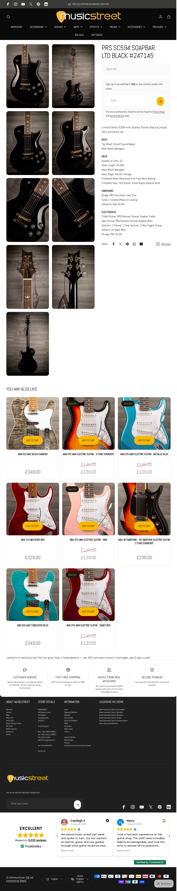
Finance (67, 730)
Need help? (163, 244)
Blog (7, 703)
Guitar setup (68, 716)
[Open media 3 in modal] (27, 140)
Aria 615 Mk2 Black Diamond (32, 443)
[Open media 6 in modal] (71, 205)
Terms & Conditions (70, 708)
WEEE (66, 711)
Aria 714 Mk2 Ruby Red (32, 528)
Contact (9, 700)
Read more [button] (59, 838)
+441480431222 (46, 733)
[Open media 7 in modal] (27, 270)
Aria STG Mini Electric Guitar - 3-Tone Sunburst (87, 443)
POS (28, 865)
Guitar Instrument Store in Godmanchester (113, 708)
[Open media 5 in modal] (27, 205)
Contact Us (41, 739)
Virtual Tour (10, 708)
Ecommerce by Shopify (16, 868)
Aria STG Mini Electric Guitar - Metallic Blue (142, 443)
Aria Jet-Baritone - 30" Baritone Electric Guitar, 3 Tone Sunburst (142, 530)
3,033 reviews (37, 828)
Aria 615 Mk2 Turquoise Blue (32, 613)
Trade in (67, 719)
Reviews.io (9, 719)
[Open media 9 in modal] (27, 335)
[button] (166, 824)
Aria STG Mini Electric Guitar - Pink (87, 528)
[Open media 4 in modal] (71, 140)
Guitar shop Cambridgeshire (108, 711)
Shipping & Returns (70, 700)
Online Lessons (11, 716)
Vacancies (68, 714)
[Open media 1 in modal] (27, 75)
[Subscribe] (157, 101)
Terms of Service (114, 115)
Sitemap (67, 703)
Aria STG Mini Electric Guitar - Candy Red (87, 613)
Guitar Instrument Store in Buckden (111, 700)
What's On (9, 705)
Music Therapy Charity (13, 711)
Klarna (8, 722)
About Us (9, 697)
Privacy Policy (156, 111)
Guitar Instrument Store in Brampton (111, 703)
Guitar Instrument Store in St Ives (110, 705)
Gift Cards (9, 714)
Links (66, 697)
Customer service (24, 665)
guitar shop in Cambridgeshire (63, 645)
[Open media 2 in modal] (71, 75)
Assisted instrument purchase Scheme (77, 733)
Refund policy (68, 728)
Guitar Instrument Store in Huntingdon (112, 697)
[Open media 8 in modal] (71, 270)
